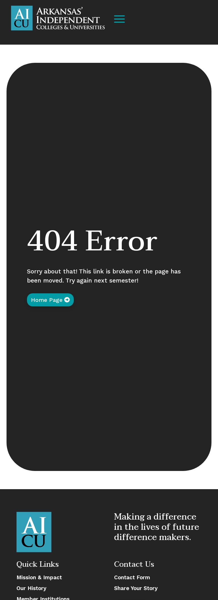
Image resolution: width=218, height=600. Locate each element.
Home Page (46, 299)
